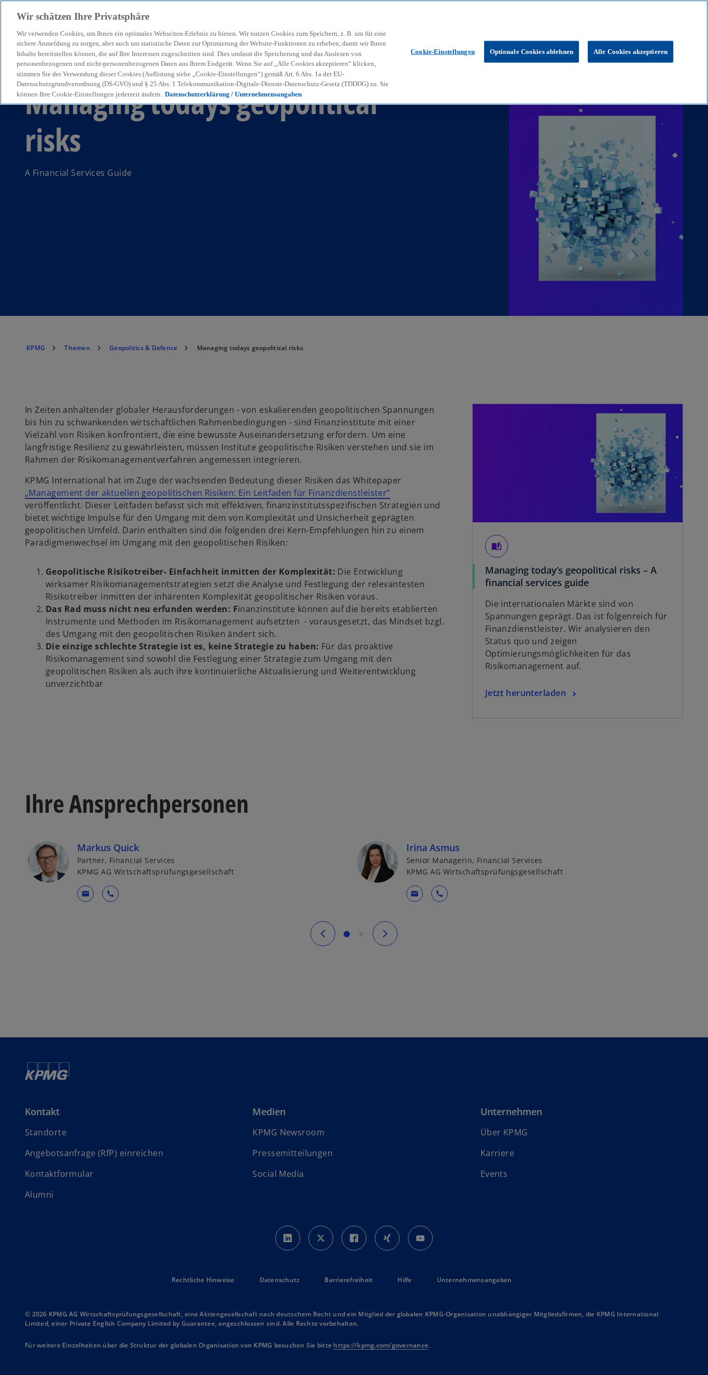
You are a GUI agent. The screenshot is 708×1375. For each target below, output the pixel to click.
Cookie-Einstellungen (442, 51)
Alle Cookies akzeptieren (630, 51)
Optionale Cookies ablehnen (531, 51)
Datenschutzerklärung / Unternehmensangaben (233, 94)
